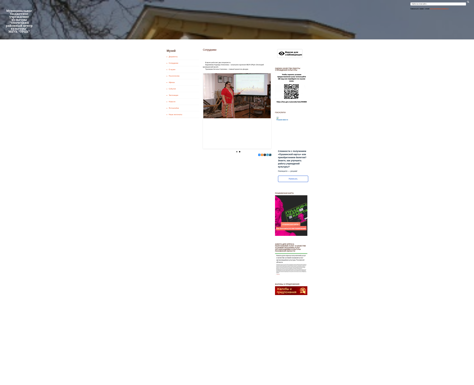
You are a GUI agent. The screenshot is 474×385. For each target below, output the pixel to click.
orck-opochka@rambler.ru (439, 9)
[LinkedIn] (267, 172)
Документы (173, 74)
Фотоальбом (174, 125)
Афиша (172, 99)
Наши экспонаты (175, 132)
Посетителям (174, 93)
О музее (172, 87)
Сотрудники (173, 80)
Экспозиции (173, 112)
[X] (265, 172)
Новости (172, 119)
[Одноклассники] (262, 172)
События (172, 106)
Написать (293, 196)
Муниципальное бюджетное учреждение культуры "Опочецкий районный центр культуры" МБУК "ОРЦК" (19, 32)
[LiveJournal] (270, 172)
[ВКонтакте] (259, 172)
